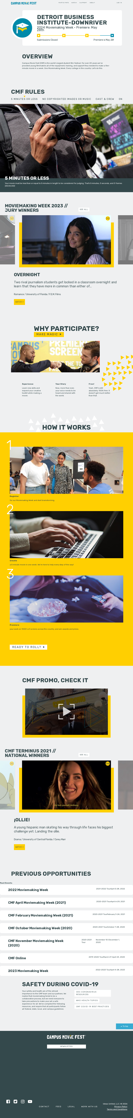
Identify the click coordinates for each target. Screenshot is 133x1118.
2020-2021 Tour (103, 901)
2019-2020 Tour (96, 957)
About (92, 2)
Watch (74, 2)
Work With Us (89, 1106)
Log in (119, 2)
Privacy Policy (120, 1106)
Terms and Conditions (117, 1109)
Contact (44, 1106)
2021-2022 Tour (103, 889)
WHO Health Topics (87, 1000)
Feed (58, 1106)
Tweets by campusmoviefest (54, 1053)
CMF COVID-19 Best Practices (92, 1007)
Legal (71, 1106)
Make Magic (47, 334)
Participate (64, 2)
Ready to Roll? (26, 647)
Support (83, 2)
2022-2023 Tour (103, 970)
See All (84, 209)
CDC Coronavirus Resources (86, 993)
